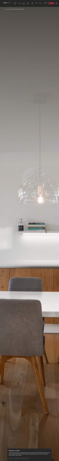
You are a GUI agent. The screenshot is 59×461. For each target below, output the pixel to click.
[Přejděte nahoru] (56, 458)
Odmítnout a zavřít (24, 458)
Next (57, 237)
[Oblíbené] (56, 3)
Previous (1, 237)
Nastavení (17, 458)
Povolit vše (11, 458)
